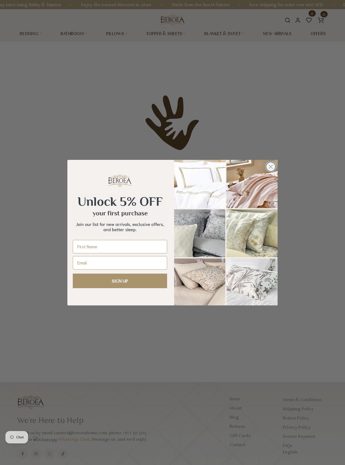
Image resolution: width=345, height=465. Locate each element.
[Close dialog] (270, 166)
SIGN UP (120, 280)
